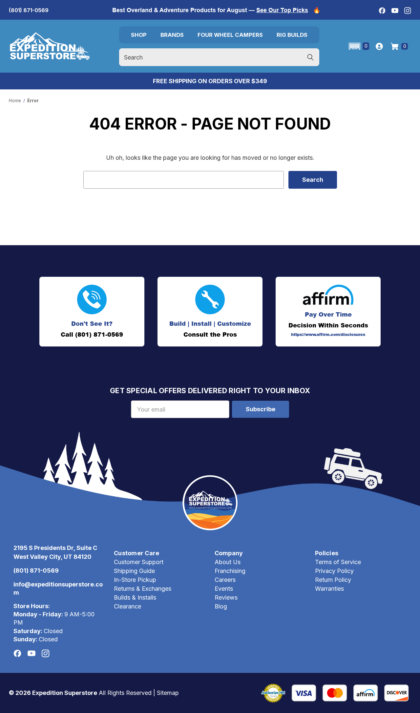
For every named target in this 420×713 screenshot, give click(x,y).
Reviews (226, 597)
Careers (225, 579)
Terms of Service (338, 562)
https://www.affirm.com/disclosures (328, 334)
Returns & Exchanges (142, 588)
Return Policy (333, 579)
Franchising (230, 570)
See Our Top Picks (282, 10)
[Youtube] (394, 10)
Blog (221, 606)
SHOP (139, 35)
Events (224, 588)
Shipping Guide (134, 570)
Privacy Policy (334, 570)
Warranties (329, 588)
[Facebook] (382, 10)
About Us (228, 562)
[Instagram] (407, 10)
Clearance (127, 606)
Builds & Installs (135, 597)
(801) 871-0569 (29, 10)
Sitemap (168, 692)
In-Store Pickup (135, 579)
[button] (358, 46)
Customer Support (138, 562)
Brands (172, 35)
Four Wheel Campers (230, 35)
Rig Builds (292, 35)
